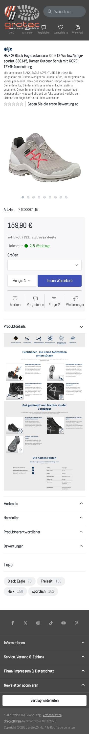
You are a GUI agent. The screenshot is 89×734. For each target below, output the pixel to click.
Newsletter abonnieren (21, 685)
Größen (12, 255)
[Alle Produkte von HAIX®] (8, 49)
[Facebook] (12, 623)
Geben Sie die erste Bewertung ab (53, 104)
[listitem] (44, 152)
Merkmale (11, 503)
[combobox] (64, 11)
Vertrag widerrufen (45, 700)
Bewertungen (13, 546)
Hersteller (11, 517)
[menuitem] (20, 581)
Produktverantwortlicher (22, 532)
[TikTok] (50, 623)
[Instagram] (38, 623)
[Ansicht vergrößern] (44, 152)
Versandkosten (48, 237)
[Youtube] (63, 623)
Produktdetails (15, 326)
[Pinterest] (76, 623)
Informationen (14, 642)
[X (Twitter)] (25, 623)
